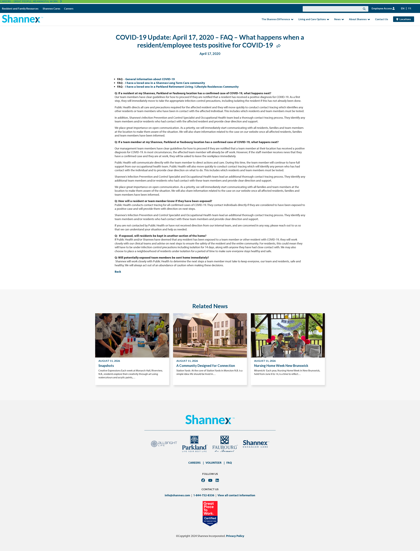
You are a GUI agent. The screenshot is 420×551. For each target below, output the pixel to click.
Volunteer (213, 462)
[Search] (364, 8)
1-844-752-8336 (203, 495)
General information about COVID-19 (150, 79)
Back (118, 271)
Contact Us (381, 19)
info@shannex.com (177, 495)
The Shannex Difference (275, 19)
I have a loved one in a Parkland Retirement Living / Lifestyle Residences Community (182, 86)
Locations (405, 19)
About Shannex (356, 19)
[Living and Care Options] (327, 19)
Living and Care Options (311, 19)
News (336, 19)
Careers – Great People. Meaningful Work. (29, 1)
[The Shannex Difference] (292, 19)
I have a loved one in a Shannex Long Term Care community (165, 83)
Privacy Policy (235, 536)
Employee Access (382, 8)
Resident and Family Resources (20, 8)
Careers (68, 8)
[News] (342, 19)
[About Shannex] (368, 19)
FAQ (229, 462)
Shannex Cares (51, 8)
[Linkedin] (217, 480)
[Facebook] (203, 480)
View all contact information (236, 495)
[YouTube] (210, 480)
